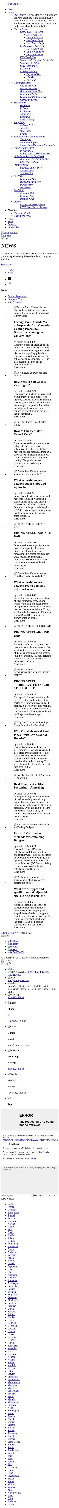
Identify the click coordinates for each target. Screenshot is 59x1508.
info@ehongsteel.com (18, 980)
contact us (6, 264)
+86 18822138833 (17, 1021)
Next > (13, 932)
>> (18, 932)
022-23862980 (35, 972)
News (10, 272)
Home (11, 270)
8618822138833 (16, 997)
